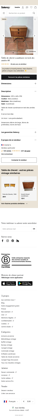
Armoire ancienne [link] (7, 336)
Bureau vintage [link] (6, 345)
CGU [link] (4, 315)
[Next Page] (34, 35)
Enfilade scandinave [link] (8, 354)
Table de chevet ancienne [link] (10, 357)
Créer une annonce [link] (8, 393)
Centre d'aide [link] (7, 327)
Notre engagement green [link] (10, 306)
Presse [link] (3, 309)
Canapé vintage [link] (6, 348)
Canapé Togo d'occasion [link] (9, 360)
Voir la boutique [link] (7, 154)
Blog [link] (2, 303)
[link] (5, 7)
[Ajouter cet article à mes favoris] (35, 19)
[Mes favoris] (31, 7)
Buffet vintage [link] (6, 342)
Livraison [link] (5, 375)
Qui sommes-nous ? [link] (8, 300)
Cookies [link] (5, 324)
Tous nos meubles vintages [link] (10, 363)
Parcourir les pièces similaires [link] (19, 77)
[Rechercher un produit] (34, 13)
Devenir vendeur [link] (7, 390)
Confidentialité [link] (7, 321)
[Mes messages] (27, 7)
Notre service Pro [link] (7, 381)
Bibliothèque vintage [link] (8, 339)
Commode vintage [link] (7, 351)
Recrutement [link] (7, 312)
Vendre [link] (17, 7)
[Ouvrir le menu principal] (3, 13)
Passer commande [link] (9, 372)
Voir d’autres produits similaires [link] (13, 203)
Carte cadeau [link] (7, 378)
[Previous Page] (3, 35)
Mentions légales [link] (8, 318)
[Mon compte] (23, 7)
